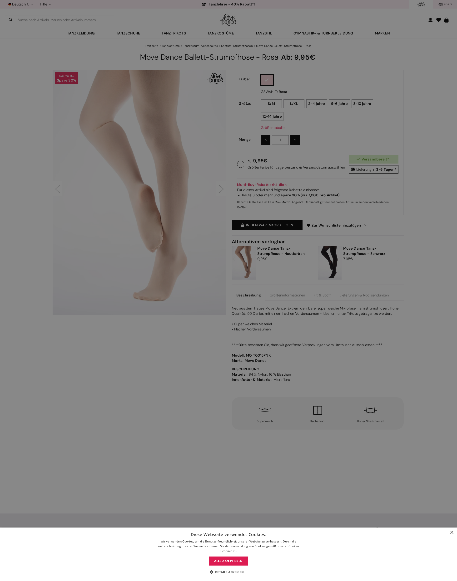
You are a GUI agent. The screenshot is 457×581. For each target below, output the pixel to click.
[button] (228, 572)
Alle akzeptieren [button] (228, 561)
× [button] (451, 532)
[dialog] (228, 554)
